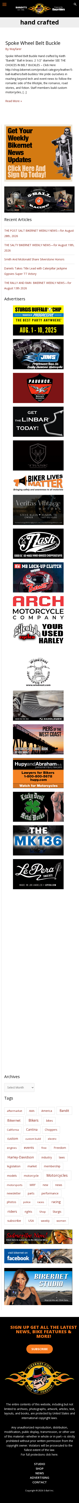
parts (31, 1193)
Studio (39, 1464)
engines (12, 1148)
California (13, 1130)
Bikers (33, 1120)
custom (12, 1138)
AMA (31, 1111)
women (61, 1221)
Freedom (60, 1148)
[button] (75, 4)
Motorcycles (57, 1175)
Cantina (31, 1129)
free (44, 1148)
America (46, 1111)
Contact (39, 1482)
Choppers (51, 1130)
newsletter (14, 1193)
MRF (33, 1185)
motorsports (14, 1185)
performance (50, 1193)
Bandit (64, 1110)
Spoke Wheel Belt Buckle (32, 43)
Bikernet (13, 1120)
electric (52, 1139)
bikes (49, 1120)
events (29, 1147)
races (40, 1202)
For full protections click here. (39, 1454)
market (32, 1166)
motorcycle (31, 1176)
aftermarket (14, 1111)
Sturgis (57, 1211)
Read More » (13, 101)
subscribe (14, 1221)
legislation (13, 1166)
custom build (33, 1139)
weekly (45, 1221)
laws (62, 1157)
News (39, 1473)
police (27, 1202)
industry (47, 1157)
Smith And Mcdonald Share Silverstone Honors (34, 259)
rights (28, 1211)
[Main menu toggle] (4, 4)
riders (12, 1211)
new (45, 1185)
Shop (42, 1211)
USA (31, 1221)
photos (11, 1202)
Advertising (39, 1477)
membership (52, 1166)
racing (56, 1202)
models (12, 1176)
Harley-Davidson (20, 1157)
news (58, 1185)
